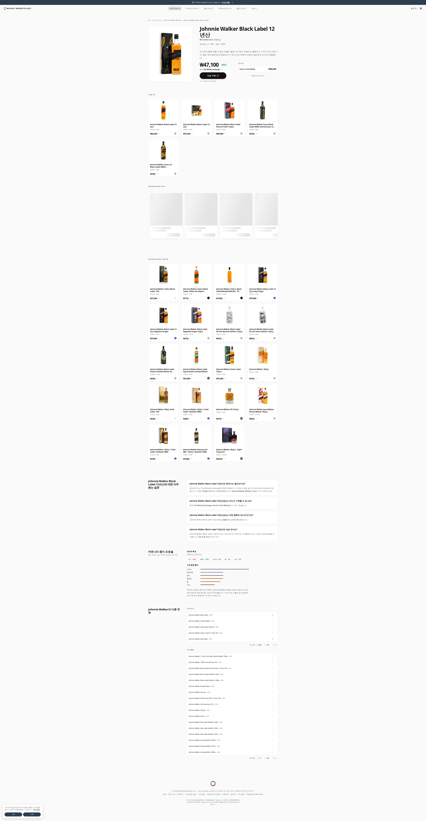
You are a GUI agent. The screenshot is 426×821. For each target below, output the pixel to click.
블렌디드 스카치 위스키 (232, 519)
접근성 (233, 794)
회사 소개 (171, 794)
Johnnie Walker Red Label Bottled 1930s (203, 722)
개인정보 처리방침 (213, 794)
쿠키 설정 (241, 794)
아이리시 (192, 8)
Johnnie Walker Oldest (197, 710)
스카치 (174, 8)
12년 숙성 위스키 (204, 537)
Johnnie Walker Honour (197, 692)
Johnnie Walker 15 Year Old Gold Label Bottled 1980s (208, 656)
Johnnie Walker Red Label (198, 639)
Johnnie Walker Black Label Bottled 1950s (204, 674)
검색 (164, 794)
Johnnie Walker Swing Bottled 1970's (202, 746)
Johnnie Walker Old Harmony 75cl (201, 704)
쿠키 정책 (36, 809)
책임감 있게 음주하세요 (255, 794)
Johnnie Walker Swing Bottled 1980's (202, 752)
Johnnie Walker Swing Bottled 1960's (202, 740)
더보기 (254, 8)
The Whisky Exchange (203, 505)
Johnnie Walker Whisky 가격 (243, 491)
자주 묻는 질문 (191, 794)
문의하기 (180, 794)
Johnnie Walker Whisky (172, 20)
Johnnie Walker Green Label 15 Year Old (203, 633)
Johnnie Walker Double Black (199, 621)
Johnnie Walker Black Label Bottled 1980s (204, 680)
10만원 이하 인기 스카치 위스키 (214, 491)
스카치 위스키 (157, 20)
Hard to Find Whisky (221, 505)
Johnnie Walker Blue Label (198, 615)
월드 (241, 8)
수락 (32, 814)
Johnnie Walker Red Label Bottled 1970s (203, 734)
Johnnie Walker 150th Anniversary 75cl (203, 662)
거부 (13, 814)
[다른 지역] (420, 8)
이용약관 (225, 794)
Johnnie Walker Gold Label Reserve (202, 627)
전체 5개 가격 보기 (257, 76)
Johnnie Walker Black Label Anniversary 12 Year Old (208, 668)
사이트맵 (201, 794)
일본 (208, 8)
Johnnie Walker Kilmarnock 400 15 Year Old (205, 698)
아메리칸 (225, 8)
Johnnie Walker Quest (197, 716)
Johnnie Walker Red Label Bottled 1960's (204, 728)
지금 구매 (211, 75)
